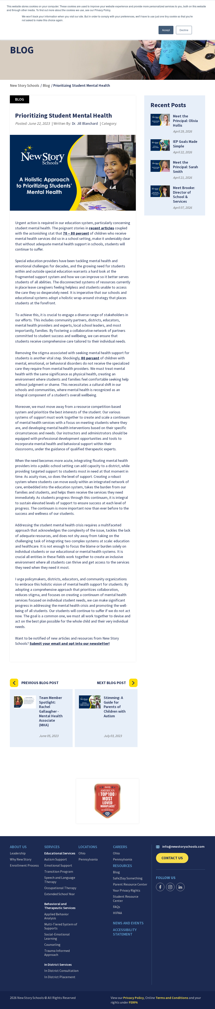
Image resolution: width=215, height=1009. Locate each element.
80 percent (90, 358)
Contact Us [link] (174, 859)
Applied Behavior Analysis (56, 916)
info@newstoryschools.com (183, 846)
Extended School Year (59, 894)
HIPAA (117, 913)
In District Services (58, 965)
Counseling (52, 945)
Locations (88, 847)
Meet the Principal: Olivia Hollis (185, 120)
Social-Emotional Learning (57, 936)
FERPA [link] (133, 1002)
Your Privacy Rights (126, 890)
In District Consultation (61, 971)
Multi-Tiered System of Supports (60, 926)
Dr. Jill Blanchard (85, 123)
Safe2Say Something (128, 878)
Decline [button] (184, 30)
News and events (128, 923)
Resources (122, 865)
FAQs (116, 907)
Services (52, 847)
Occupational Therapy (60, 888)
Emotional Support (58, 865)
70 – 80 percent (76, 233)
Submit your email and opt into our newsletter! (70, 643)
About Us (18, 847)
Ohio (82, 853)
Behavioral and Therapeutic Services (59, 906)
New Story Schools (24, 85)
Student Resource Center (125, 899)
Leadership (18, 853)
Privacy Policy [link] (133, 998)
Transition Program (58, 872)
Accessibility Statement (125, 932)
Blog (46, 85)
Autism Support (55, 859)
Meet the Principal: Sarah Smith (185, 167)
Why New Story (20, 859)
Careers (120, 847)
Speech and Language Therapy (59, 880)
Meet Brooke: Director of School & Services (184, 194)
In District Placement (59, 977)
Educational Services (59, 853)
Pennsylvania (88, 859)
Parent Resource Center (130, 884)
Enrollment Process (24, 865)
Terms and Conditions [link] (172, 998)
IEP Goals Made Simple (185, 143)
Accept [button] (166, 30)
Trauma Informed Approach (57, 953)
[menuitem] (27, 848)
